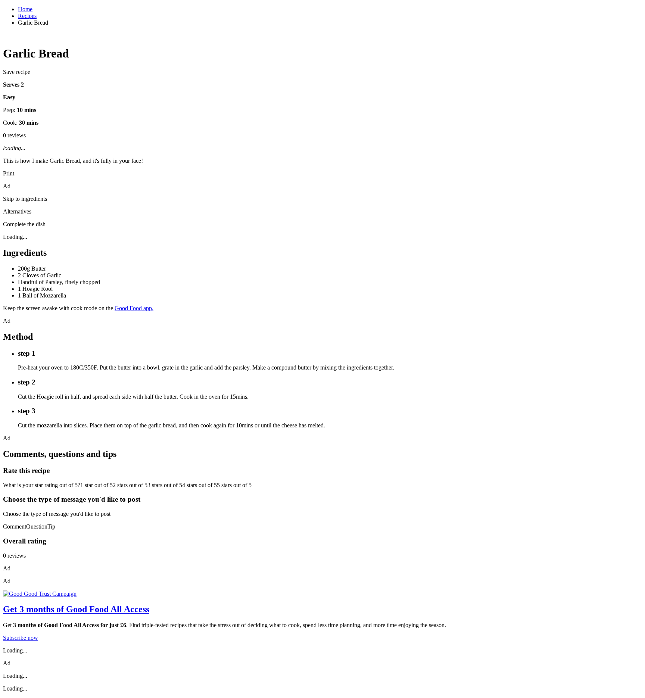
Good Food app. (134, 308)
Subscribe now (20, 638)
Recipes (27, 16)
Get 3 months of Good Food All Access (76, 609)
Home (25, 9)
